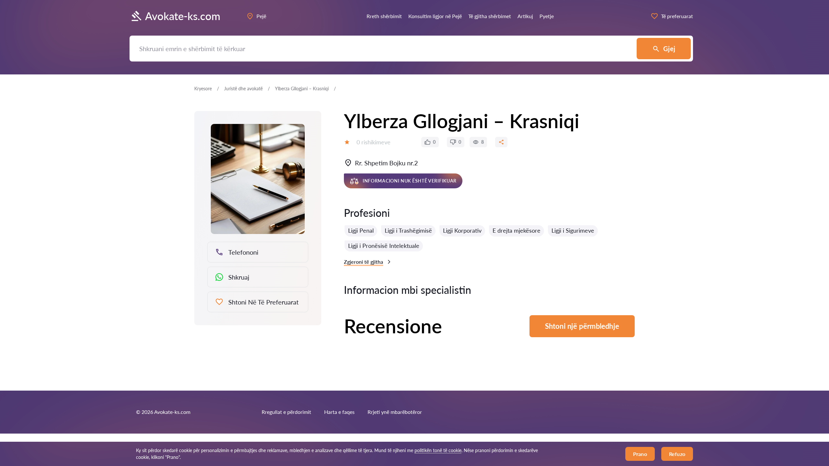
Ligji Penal (361, 230)
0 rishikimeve (374, 142)
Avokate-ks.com (182, 16)
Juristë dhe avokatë (243, 88)
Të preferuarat (677, 16)
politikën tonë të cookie (437, 450)
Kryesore (203, 88)
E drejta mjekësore (516, 230)
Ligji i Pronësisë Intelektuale (383, 245)
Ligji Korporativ (462, 230)
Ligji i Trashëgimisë (408, 230)
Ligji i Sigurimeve (572, 230)
